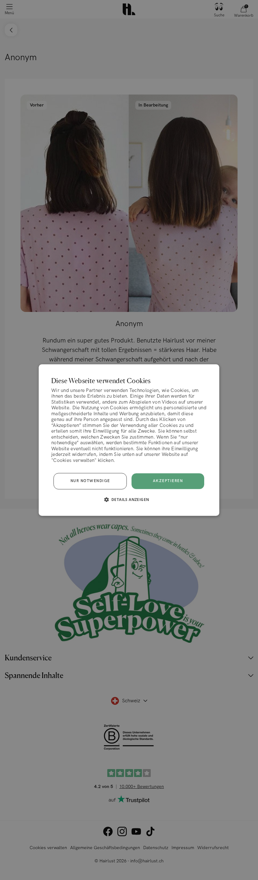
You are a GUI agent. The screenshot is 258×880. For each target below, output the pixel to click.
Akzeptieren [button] (168, 481)
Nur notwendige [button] (90, 481)
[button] (129, 499)
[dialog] (129, 440)
